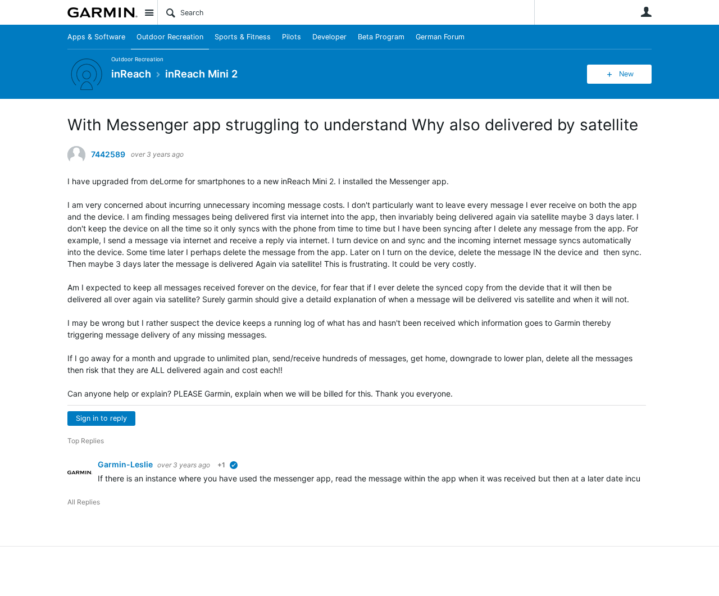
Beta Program (381, 37)
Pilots (291, 37)
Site (148, 12)
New (626, 74)
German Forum (440, 37)
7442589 (108, 154)
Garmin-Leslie (126, 464)
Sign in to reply (101, 418)
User (646, 11)
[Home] (102, 12)
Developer (329, 37)
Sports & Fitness (243, 37)
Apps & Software (96, 37)
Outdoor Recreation (169, 37)
